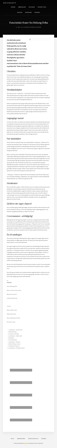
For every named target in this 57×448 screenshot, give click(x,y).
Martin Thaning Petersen (33, 27)
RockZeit (10, 3)
